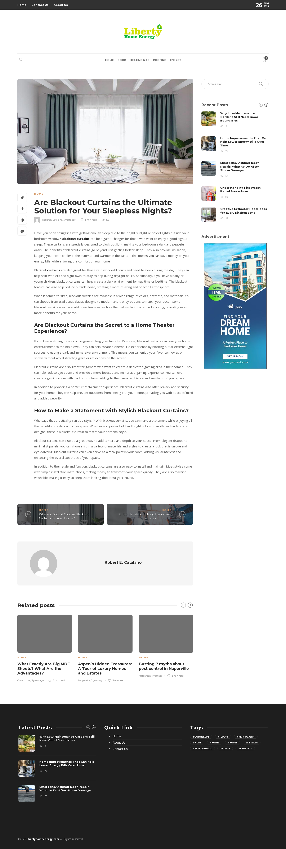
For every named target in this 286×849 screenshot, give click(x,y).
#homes (214, 742)
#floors (223, 736)
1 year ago (157, 675)
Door (121, 60)
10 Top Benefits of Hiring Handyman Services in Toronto (144, 516)
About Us (61, 4)
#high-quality (246, 736)
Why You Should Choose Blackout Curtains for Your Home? (64, 516)
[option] (44, 647)
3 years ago (69, 219)
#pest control (202, 748)
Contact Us (40, 4)
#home (197, 742)
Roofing (159, 60)
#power (225, 748)
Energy (175, 60)
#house (232, 742)
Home (21, 4)
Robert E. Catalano (52, 219)
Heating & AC (139, 60)
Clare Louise (23, 680)
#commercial (201, 736)
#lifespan (252, 742)
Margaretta (84, 680)
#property (245, 748)
